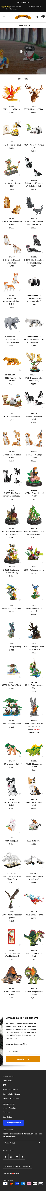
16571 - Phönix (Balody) (11, 109)
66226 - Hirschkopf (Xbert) (34, 109)
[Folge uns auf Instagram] (11, 1156)
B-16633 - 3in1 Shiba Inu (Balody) (12, 456)
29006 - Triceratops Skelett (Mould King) (12, 877)
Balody (12, 106)
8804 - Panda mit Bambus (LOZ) (34, 146)
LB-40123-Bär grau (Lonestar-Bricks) (12, 340)
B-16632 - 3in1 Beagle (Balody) (34, 456)
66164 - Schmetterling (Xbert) (34, 609)
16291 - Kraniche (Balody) (11, 724)
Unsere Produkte (9, 1108)
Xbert (34, 106)
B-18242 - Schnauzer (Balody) (12, 803)
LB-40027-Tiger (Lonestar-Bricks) (11, 379)
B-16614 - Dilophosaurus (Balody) (34, 993)
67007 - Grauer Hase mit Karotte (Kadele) (34, 725)
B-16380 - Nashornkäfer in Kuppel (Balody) (12, 532)
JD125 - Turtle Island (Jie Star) (34, 686)
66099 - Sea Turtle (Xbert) (11, 685)
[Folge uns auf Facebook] (5, 1156)
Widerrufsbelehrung (10, 1090)
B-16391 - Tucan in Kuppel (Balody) (34, 494)
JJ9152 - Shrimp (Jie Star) (34, 915)
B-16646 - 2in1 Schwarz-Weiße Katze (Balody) (34, 184)
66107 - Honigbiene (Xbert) (12, 608)
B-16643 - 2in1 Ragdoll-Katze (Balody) (11, 261)
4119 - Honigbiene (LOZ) (12, 145)
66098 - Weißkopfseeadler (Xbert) (12, 916)
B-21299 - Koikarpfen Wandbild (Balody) (12, 954)
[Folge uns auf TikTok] (22, 1156)
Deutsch (25, 1166)
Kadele (34, 720)
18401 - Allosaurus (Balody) (12, 764)
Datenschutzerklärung (11, 1094)
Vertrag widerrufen (13, 1123)
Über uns (6, 1112)
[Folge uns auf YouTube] (17, 1156)
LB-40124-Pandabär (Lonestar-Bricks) (34, 299)
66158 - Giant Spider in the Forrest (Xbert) (34, 648)
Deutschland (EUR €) (11, 1166)
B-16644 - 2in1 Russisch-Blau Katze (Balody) (34, 223)
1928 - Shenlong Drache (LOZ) (12, 184)
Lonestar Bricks (34, 295)
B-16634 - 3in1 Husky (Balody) (34, 417)
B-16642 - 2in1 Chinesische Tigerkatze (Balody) (34, 261)
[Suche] (9, 17)
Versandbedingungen (11, 1098)
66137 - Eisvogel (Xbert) (12, 647)
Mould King (34, 375)
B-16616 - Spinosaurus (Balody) (34, 954)
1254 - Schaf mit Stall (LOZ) (12, 416)
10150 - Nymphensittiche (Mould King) (34, 379)
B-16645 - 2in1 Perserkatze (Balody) (12, 223)
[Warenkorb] (42, 17)
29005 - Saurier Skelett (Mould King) (34, 877)
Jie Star (34, 682)
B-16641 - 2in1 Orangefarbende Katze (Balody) (11, 301)
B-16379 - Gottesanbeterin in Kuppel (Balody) (34, 532)
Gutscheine (7, 1117)
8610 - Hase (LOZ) (11, 841)
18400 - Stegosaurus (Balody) (34, 765)
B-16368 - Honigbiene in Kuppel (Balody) (12, 571)
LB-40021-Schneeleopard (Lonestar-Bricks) (34, 340)
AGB (4, 1085)
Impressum (7, 1081)
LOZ (12, 142)
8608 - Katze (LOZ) (34, 841)
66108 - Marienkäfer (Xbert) (34, 570)
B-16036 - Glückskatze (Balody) (34, 803)
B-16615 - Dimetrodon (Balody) (12, 993)
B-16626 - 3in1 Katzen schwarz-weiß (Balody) (11, 494)
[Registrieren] (39, 1143)
